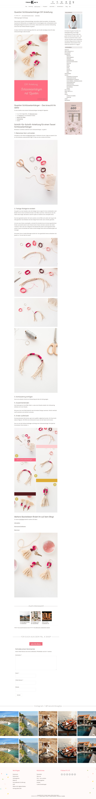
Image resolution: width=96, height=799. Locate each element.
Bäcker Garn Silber (21, 117)
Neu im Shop (67, 89)
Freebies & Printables (71, 95)
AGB (14, 784)
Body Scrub (16, 530)
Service (32, 15)
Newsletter (61, 3)
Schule (68, 67)
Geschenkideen (68, 73)
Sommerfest (69, 70)
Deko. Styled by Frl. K (69, 51)
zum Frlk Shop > (36, 644)
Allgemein (67, 49)
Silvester (68, 69)
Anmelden (63, 796)
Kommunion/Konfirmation (72, 61)
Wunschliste (53, 3)
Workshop (31, 6)
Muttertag (69, 63)
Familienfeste (60, 6)
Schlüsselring (20, 119)
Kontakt (66, 3)
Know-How (29, 15)
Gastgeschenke (43, 627)
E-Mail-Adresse (19, 680)
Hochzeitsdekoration (71, 82)
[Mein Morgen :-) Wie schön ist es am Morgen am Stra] (28, 723)
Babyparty (69, 55)
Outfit (66, 92)
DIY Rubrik (21, 519)
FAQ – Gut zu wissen (41, 778)
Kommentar (18, 655)
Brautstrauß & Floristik (71, 77)
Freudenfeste (67, 54)
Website (17, 687)
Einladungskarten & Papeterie (73, 79)
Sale (70, 6)
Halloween (69, 58)
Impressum (15, 774)
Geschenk (48, 627)
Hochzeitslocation (70, 83)
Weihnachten (67, 100)
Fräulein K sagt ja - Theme (43, 796)
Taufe (68, 72)
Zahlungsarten (16, 778)
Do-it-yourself (24, 15)
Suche (57, 3)
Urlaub (66, 98)
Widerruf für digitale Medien (19, 786)
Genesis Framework (53, 796)
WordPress (59, 796)
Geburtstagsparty (70, 57)
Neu (26, 6)
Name (17, 673)
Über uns (39, 776)
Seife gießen (17, 523)
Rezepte (68, 66)
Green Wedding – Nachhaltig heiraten (74, 80)
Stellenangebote (40, 780)
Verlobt (68, 88)
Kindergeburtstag (70, 60)
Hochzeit (66, 75)
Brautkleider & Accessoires (72, 76)
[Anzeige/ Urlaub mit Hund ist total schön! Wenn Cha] (48, 723)
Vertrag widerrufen (17, 788)
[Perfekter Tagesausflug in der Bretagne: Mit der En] (9, 723)
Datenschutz (15, 776)
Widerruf (15, 780)
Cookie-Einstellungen (41, 784)
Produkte (45, 6)
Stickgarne (21, 115)
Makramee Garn (33, 114)
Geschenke (52, 6)
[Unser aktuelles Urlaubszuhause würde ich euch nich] (86, 723)
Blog (67, 6)
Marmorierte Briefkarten (20, 526)
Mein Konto (70, 3)
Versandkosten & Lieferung (19, 782)
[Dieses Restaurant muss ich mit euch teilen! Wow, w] (67, 723)
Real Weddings (70, 86)
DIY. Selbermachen (37, 627)
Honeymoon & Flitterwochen (73, 85)
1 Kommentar (37, 15)
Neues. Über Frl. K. (69, 91)
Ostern (68, 64)
